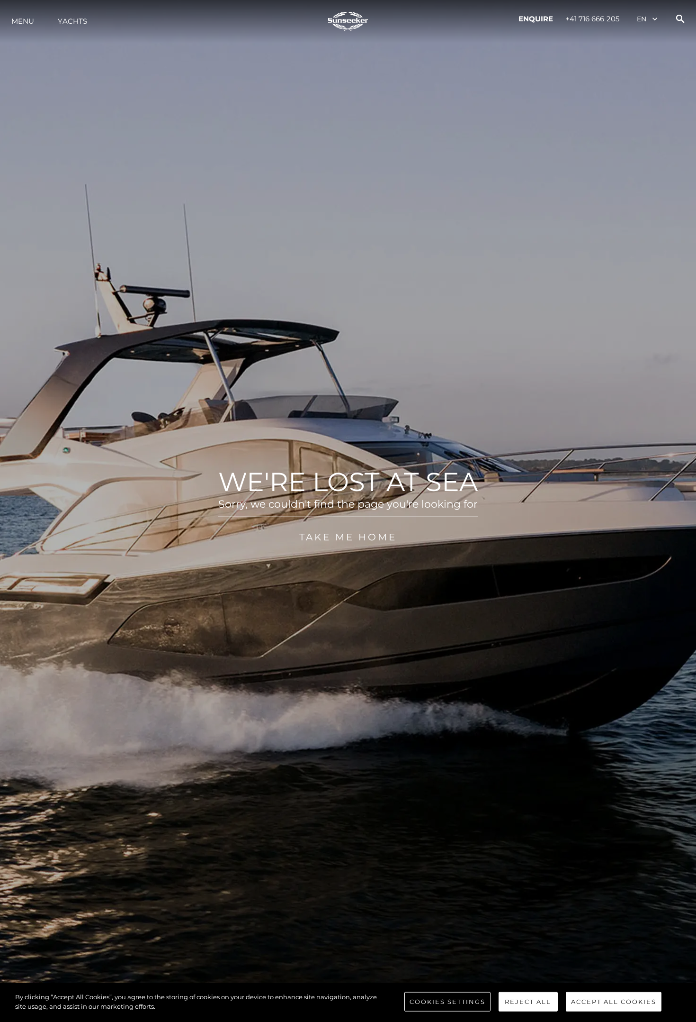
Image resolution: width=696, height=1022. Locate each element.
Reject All (528, 1001)
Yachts (72, 21)
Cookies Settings (447, 1001)
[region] (348, 1002)
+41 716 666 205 (592, 18)
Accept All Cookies (613, 1001)
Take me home (348, 537)
